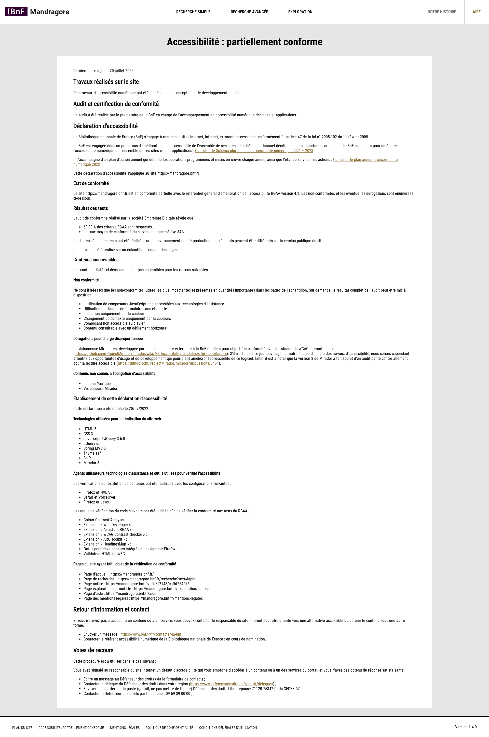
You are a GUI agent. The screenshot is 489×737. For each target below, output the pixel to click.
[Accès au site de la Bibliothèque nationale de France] (16, 12)
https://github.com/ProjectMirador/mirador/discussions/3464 (168, 363)
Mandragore (49, 12)
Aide (477, 11)
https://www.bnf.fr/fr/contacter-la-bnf (150, 634)
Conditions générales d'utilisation (228, 728)
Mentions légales (125, 728)
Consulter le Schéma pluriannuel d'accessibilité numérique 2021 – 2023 (254, 150)
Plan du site (22, 728)
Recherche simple (193, 11)
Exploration (300, 11)
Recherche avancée (249, 11)
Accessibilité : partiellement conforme (71, 728)
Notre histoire (442, 11)
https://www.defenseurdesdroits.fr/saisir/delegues (231, 683)
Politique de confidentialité (169, 728)
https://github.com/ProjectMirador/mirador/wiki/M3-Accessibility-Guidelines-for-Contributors (151, 353)
